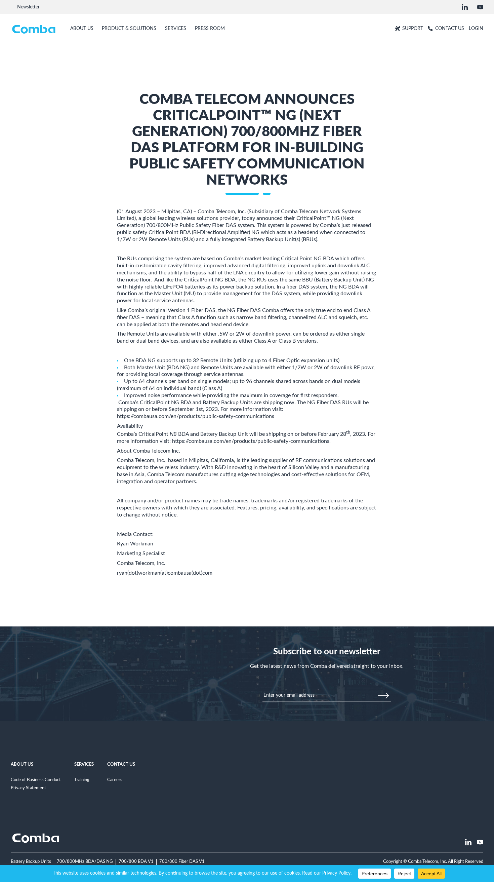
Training (81, 780)
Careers (114, 780)
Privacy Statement (28, 788)
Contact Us (121, 764)
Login (476, 28)
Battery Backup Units (31, 861)
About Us (22, 764)
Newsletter (28, 6)
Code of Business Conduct (36, 780)
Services (84, 764)
